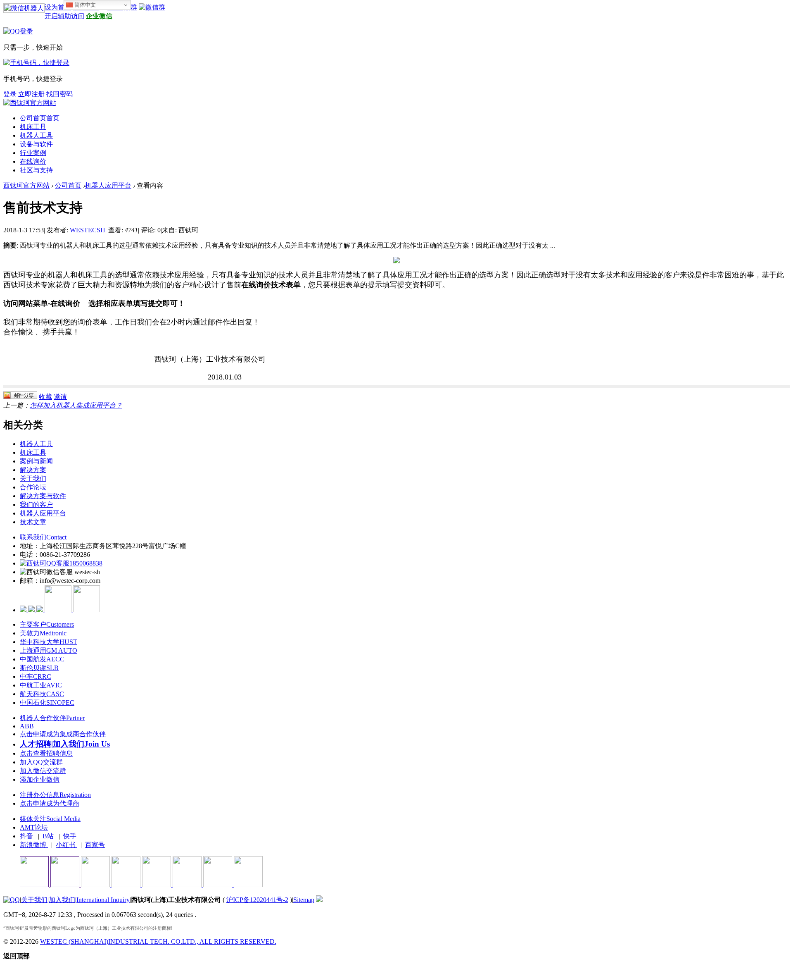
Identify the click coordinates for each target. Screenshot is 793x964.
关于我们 (33, 478)
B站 (49, 836)
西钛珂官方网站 (26, 185)
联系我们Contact (43, 537)
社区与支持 (36, 170)
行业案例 (33, 152)
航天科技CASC (42, 693)
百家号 (95, 844)
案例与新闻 (36, 461)
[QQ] (11, 899)
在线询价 (33, 161)
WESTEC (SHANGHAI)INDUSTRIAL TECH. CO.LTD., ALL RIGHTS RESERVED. (158, 941)
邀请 (60, 396)
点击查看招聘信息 (46, 753)
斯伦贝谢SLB (39, 667)
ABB (27, 726)
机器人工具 (36, 135)
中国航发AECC (42, 659)
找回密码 (59, 94)
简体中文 (84, 5)
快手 (69, 836)
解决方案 (33, 469)
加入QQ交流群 (41, 762)
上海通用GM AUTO (48, 650)
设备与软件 (36, 144)
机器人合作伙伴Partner (52, 717)
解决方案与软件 (43, 495)
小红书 (66, 844)
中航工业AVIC (41, 685)
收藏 (45, 396)
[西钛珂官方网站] (29, 102)
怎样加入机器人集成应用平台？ (76, 405)
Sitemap (303, 899)
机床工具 (33, 126)
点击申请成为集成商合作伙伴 (63, 733)
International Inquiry (103, 899)
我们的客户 (36, 504)
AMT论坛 (34, 827)
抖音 (27, 836)
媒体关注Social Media (50, 818)
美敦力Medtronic (43, 633)
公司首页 (39, 118)
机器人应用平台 (108, 185)
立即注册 (32, 94)
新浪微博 (34, 844)
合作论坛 (33, 487)
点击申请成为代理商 (49, 803)
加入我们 (62, 899)
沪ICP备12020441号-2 (257, 899)
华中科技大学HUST (48, 641)
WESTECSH (87, 230)
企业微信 (99, 15)
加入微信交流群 (43, 770)
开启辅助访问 (64, 15)
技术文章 (33, 521)
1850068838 (85, 563)
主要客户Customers (47, 624)
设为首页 (58, 7)
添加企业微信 (39, 779)
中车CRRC (35, 676)
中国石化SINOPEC (47, 702)
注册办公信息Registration (55, 794)
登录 (10, 94)
